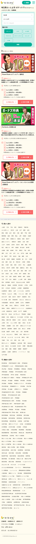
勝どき (23, 328)
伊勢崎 (28, 262)
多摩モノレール (12, 479)
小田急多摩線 (14, 429)
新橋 (7, 233)
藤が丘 (7, 346)
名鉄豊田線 (20, 450)
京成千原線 (4, 424)
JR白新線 (18, 392)
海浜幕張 (18, 259)
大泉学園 (14, 285)
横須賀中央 (9, 311)
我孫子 (6, 256)
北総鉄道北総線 (12, 482)
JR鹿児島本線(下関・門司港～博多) (10, 412)
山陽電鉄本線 (17, 502)
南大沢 (14, 296)
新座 (23, 238)
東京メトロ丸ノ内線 (6, 438)
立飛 (23, 340)
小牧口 (23, 323)
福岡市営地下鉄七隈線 (7, 508)
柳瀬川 (14, 279)
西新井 (29, 279)
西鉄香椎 (10, 328)
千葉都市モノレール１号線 (8, 476)
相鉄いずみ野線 (11, 447)
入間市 (30, 285)
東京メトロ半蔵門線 (6, 444)
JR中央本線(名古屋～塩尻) (14, 395)
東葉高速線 (4, 482)
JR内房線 (28, 380)
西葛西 (3, 317)
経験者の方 (20, 521)
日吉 (3, 305)
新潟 (27, 267)
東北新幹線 (4, 363)
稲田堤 (19, 238)
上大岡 (3, 311)
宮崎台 (3, 308)
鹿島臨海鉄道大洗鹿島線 (24, 470)
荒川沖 (12, 230)
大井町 (30, 259)
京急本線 (12, 435)
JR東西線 (11, 409)
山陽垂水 (4, 351)
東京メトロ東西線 (28, 438)
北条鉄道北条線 (25, 502)
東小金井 (22, 247)
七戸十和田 (4, 354)
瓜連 (10, 262)
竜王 (3, 247)
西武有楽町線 (12, 418)
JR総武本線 (23, 374)
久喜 (10, 253)
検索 (27, 2)
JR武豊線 (18, 400)
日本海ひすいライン (6, 487)
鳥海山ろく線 (20, 458)
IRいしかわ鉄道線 (28, 487)
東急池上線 (21, 432)
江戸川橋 (26, 317)
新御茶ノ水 (13, 317)
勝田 (24, 230)
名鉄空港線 (27, 450)
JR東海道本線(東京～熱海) (21, 366)
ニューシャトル (13, 470)
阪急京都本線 (21, 456)
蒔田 (27, 337)
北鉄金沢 (30, 343)
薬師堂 (15, 328)
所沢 (3, 288)
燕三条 (6, 270)
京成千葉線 (26, 421)
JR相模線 (11, 371)
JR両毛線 (4, 389)
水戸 (20, 230)
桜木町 (8, 244)
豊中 (17, 325)
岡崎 (26, 270)
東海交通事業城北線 (6, 490)
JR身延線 (25, 389)
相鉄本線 (4, 447)
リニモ (23, 490)
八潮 (21, 331)
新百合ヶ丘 (28, 299)
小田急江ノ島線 (5, 429)
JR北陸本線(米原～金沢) (7, 398)
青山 (31, 267)
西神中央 (14, 351)
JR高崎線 (16, 380)
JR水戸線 (29, 386)
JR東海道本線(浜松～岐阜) (8, 400)
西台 (17, 331)
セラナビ (2, 219)
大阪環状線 (4, 409)
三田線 (3, 502)
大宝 (11, 340)
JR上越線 (10, 389)
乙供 (8, 227)
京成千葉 (27, 291)
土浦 (17, 230)
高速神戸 (25, 349)
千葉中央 (4, 294)
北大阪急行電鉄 (15, 496)
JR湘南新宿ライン (14, 386)
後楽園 (24, 311)
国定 (3, 265)
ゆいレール (16, 508)
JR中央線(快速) (5, 374)
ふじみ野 (20, 279)
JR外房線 (22, 380)
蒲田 (7, 262)
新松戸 (27, 238)
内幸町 (13, 331)
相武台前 (12, 302)
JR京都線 (24, 400)
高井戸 (19, 296)
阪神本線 (28, 456)
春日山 (3, 267)
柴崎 (26, 294)
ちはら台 (10, 294)
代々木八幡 (4, 299)
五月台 (22, 302)
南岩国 (14, 276)
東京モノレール (21, 479)
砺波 (22, 270)
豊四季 (28, 282)
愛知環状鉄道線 (16, 490)
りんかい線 (29, 479)
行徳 (8, 317)
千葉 (25, 250)
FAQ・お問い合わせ (6, 527)
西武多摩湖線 (5, 421)
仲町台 (23, 337)
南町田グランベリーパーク (17, 308)
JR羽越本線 (24, 363)
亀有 (31, 253)
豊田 (22, 244)
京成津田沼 (4, 291)
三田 (3, 279)
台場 (20, 334)
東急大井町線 (14, 432)
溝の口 (27, 305)
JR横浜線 (23, 369)
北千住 (22, 253)
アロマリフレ (8, 35)
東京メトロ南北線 (17, 444)
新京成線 (20, 473)
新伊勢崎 (8, 282)
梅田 (7, 349)
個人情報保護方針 (12, 530)
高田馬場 (4, 236)
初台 (29, 296)
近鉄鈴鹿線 (25, 453)
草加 (3, 282)
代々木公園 (20, 317)
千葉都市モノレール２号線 (22, 476)
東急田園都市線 (5, 432)
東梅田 (14, 349)
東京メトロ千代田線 (6, 441)
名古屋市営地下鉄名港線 (20, 493)
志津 (15, 291)
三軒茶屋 (22, 305)
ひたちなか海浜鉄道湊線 (7, 467)
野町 (25, 343)
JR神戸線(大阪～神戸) (7, 403)
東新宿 (14, 320)
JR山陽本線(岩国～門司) (20, 406)
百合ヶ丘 (21, 299)
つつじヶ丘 (21, 294)
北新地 (28, 276)
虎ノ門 (20, 311)
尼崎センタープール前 (25, 325)
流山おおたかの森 (20, 282)
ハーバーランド (22, 351)
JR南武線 (10, 369)
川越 (19, 256)
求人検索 (5, 219)
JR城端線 (17, 398)
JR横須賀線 (4, 371)
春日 (19, 328)
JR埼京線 (4, 380)
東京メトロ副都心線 (27, 444)
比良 (3, 346)
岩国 (10, 276)
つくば (3, 334)
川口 (26, 259)
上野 (20, 236)
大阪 (11, 273)
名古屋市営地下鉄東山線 (7, 493)
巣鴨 (12, 236)
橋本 (27, 241)
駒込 (16, 236)
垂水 (29, 273)
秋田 (15, 227)
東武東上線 (22, 412)
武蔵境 (16, 247)
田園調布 (27, 302)
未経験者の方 (11, 521)
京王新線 (19, 427)
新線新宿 (24, 296)
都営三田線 (11, 461)
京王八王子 (4, 296)
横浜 (14, 233)
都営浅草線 (4, 461)
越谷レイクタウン (6, 241)
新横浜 (19, 241)
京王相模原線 (28, 424)
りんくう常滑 (13, 323)
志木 (10, 279)
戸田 (10, 256)
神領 (14, 270)
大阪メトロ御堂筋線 (25, 496)
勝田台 (10, 291)
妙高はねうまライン (17, 487)
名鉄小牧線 (11, 453)
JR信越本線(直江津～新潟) (8, 392)
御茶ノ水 (8, 247)
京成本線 (20, 421)
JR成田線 (10, 383)
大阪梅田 (9, 325)
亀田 (17, 267)
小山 (18, 253)
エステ (18, 31)
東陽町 (29, 314)
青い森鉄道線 (12, 458)
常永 (24, 265)
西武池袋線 (4, 418)
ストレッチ (27, 35)
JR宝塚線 (17, 409)
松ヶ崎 (28, 323)
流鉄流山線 (4, 479)
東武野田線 (19, 415)
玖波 (3, 276)
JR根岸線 (30, 369)
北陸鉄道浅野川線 (26, 485)
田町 (8, 238)
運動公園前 (29, 346)
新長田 (24, 273)
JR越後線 (24, 392)
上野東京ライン (17, 389)
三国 (13, 325)
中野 (12, 247)
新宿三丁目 (4, 314)
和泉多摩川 (15, 299)
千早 (7, 279)
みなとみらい (10, 334)
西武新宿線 (19, 418)
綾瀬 (27, 253)
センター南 (17, 337)
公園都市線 (9, 502)
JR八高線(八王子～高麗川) (8, 377)
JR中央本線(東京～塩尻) (21, 371)
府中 (30, 294)
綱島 (7, 305)
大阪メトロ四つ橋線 (16, 499)
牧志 (29, 351)
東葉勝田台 (13, 343)
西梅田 (19, 349)
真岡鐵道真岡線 (27, 473)
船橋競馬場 (26, 288)
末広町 (15, 311)
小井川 (19, 265)
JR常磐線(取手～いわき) (7, 366)
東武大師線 (26, 415)
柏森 (19, 323)
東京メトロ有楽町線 (17, 441)
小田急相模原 (5, 302)
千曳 (11, 227)
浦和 (3, 253)
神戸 (20, 273)
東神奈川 (14, 241)
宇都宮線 (18, 377)
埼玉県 (9, 219)
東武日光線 (12, 415)
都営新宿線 (18, 461)
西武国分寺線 (27, 418)
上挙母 (3, 323)
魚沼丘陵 (20, 343)
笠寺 (3, 273)
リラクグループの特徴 (7, 524)
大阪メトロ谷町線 (6, 499)
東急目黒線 (28, 429)
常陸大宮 (18, 262)
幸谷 (19, 340)
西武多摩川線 (13, 421)
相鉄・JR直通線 (20, 447)
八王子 (3, 244)
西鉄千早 (4, 328)
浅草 (25, 279)
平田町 (3, 325)
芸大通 (19, 346)
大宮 (7, 253)
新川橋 (29, 320)
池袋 (9, 236)
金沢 (18, 270)
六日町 (7, 265)
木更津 (8, 259)
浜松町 (3, 238)
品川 (10, 233)
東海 (3, 233)
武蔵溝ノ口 (13, 238)
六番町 (23, 346)
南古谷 (14, 256)
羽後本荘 (20, 227)
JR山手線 (4, 369)
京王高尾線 (4, 427)
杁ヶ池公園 (13, 346)
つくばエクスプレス (27, 461)
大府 (30, 270)
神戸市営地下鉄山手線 (19, 505)
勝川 (10, 270)
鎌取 (23, 256)
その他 (8, 40)
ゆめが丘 (24, 320)
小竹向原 (8, 288)
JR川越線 (10, 380)
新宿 (30, 233)
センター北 (10, 337)
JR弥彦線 (4, 395)
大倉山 (10, 305)
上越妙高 (29, 265)
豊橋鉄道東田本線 (6, 496)
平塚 (26, 233)
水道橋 (3, 250)
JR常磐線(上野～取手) (27, 377)
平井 (16, 250)
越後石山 (22, 267)
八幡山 (15, 294)
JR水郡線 (22, 386)
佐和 (28, 230)
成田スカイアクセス (13, 424)
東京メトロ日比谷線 (17, 438)
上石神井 (19, 288)
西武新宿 (13, 288)
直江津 (8, 267)
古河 (14, 253)
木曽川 (7, 273)
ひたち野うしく (5, 230)
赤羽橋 (28, 328)
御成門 (8, 331)
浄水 (8, 323)
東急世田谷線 (5, 435)
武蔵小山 (16, 305)
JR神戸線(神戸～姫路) (19, 403)
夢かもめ (28, 505)
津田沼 (20, 250)
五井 (27, 256)
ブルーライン (18, 467)
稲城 (10, 296)
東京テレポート (5, 343)
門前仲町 (24, 314)
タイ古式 (27, 31)
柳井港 (19, 276)
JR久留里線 (28, 383)
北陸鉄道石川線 (16, 485)
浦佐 (11, 265)
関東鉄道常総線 (26, 467)
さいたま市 (12, 219)
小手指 (26, 285)
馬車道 (16, 334)
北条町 (9, 351)
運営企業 (3, 530)
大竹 (7, 276)
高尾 (26, 244)
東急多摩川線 (29, 432)
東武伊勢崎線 (5, 415)
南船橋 (13, 259)
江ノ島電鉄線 (5, 470)
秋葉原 (24, 236)
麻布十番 (9, 320)
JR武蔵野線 (17, 369)
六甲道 (15, 273)
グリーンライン (21, 482)
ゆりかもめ (13, 464)
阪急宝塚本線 (13, 456)
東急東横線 (21, 429)
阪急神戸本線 (5, 456)
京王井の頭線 (12, 427)
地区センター (26, 334)
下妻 (8, 340)
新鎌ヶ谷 (4, 285)
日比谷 (10, 314)
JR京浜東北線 (5, 386)
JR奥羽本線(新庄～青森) (14, 363)
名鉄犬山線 (4, 453)
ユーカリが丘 (20, 291)
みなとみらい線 (5, 464)
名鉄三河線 (13, 450)
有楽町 (29, 236)
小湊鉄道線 (4, 473)
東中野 (27, 247)
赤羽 (29, 250)
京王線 (21, 424)
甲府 (30, 244)
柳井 (24, 276)
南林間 (17, 302)
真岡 (15, 340)
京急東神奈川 (29, 308)
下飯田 (3, 340)
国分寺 (17, 244)
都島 (10, 349)
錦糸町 (12, 250)
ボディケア (8, 31)
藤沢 (22, 233)
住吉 (31, 317)
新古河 (13, 282)
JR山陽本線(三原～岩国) (7, 406)
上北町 (3, 227)
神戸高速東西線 (26, 499)
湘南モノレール (12, 473)
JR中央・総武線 (14, 374)
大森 (3, 262)
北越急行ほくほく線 (6, 485)
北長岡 (13, 267)
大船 (18, 233)
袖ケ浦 (3, 259)
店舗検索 (3, 521)
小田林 (23, 262)
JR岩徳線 (23, 409)
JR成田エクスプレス (19, 383)
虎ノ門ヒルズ (17, 314)
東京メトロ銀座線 (20, 435)
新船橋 (9, 285)
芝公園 (3, 331)
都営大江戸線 (28, 458)
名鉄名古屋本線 (5, 450)
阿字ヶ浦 (4, 337)
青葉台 (8, 308)
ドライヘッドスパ (17, 35)
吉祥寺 (13, 244)
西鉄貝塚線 (4, 458)
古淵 (24, 241)
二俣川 (19, 320)
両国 (8, 250)
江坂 (3, 349)
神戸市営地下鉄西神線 (7, 505)
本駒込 (3, 320)
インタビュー (18, 524)
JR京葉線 (4, 383)
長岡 (15, 265)
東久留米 (20, 285)
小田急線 (25, 427)
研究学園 (26, 331)
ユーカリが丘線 (21, 464)
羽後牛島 (26, 227)
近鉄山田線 (18, 453)
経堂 (10, 299)
